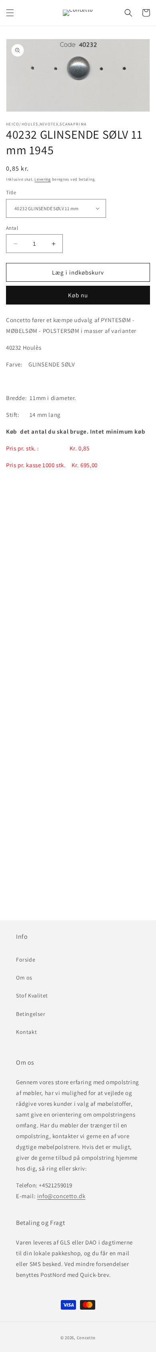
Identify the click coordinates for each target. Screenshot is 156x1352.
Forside (25, 959)
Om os (24, 977)
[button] (10, 13)
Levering (42, 179)
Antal (12, 228)
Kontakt (26, 1031)
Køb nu (78, 295)
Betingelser (31, 1013)
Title (11, 192)
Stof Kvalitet (32, 995)
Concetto (86, 1337)
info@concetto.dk (61, 1196)
